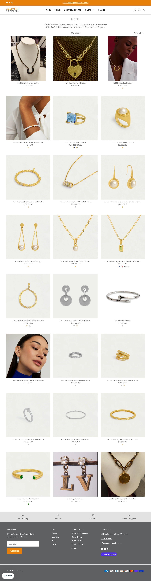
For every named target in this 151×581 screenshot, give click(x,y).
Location (55, 537)
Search (74, 548)
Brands (101, 10)
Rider (48, 10)
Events (54, 544)
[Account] (134, 10)
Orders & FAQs (77, 529)
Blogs (54, 540)
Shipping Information (80, 533)
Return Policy (77, 537)
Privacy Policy (77, 540)
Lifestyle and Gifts (72, 10)
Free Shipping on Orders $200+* (75, 3)
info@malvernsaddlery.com (111, 543)
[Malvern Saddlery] (13, 10)
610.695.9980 (106, 538)
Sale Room (89, 10)
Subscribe (14, 551)
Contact (55, 533)
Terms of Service (78, 544)
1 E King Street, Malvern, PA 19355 (114, 534)
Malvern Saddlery (17, 571)
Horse (57, 10)
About (54, 529)
